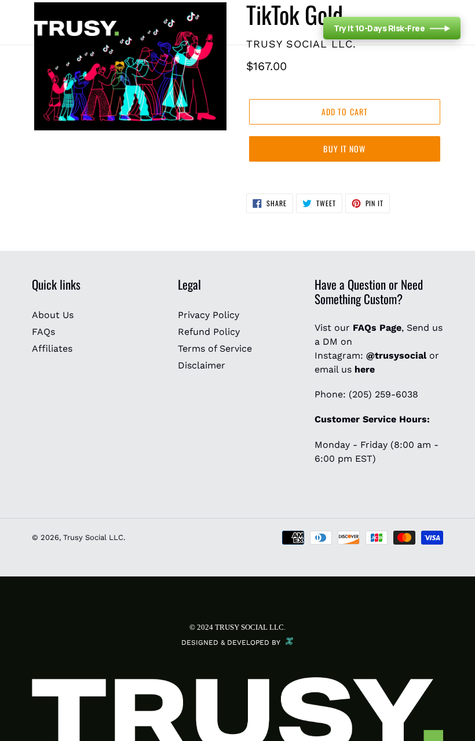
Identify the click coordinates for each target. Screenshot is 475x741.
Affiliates (52, 348)
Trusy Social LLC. (94, 537)
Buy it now (344, 149)
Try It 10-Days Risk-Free (379, 28)
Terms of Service (215, 348)
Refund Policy (209, 331)
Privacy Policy (208, 314)
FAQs (43, 331)
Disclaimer (201, 365)
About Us (53, 314)
